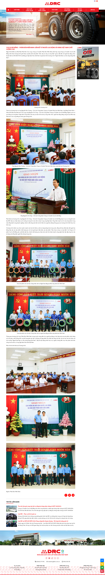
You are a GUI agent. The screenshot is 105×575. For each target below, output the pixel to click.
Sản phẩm (55, 9)
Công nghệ (29, 9)
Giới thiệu (17, 9)
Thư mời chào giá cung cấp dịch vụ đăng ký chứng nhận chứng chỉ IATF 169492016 (39, 506)
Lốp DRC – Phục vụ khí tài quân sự (27, 514)
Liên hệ (92, 9)
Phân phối (67, 9)
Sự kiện (80, 9)
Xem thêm (29, 34)
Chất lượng (42, 9)
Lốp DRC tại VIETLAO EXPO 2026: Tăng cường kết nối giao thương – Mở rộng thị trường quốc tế (43, 521)
